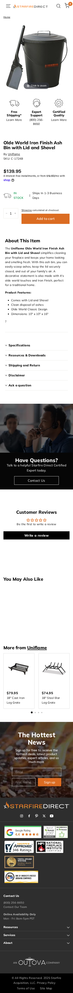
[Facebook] (29, 816)
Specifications (19, 345)
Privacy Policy (46, 983)
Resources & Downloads (27, 355)
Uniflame (14, 154)
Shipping (26, 210)
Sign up (49, 782)
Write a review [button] (36, 535)
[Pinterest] (36, 816)
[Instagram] (21, 816)
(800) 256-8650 (13, 902)
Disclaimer (17, 375)
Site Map (46, 988)
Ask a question (20, 385)
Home (6, 17)
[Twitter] (44, 816)
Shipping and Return (24, 365)
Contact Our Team (15, 906)
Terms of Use (26, 988)
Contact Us (36, 480)
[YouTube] (51, 816)
